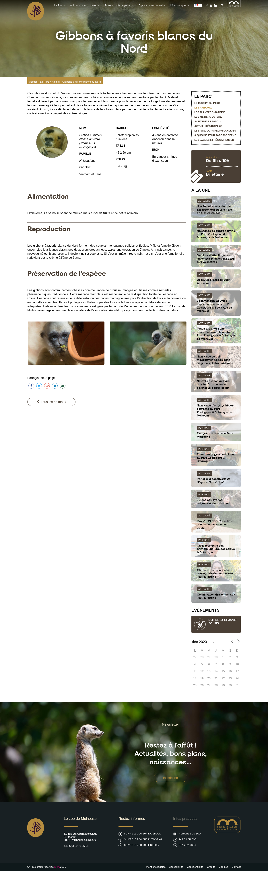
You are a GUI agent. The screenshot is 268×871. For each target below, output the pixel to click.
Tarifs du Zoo (188, 839)
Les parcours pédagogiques (215, 131)
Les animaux (203, 108)
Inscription (170, 778)
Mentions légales (156, 866)
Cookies (223, 866)
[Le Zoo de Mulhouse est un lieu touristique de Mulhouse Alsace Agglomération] (227, 832)
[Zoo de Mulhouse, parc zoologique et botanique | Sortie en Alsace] (35, 846)
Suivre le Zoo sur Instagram (143, 839)
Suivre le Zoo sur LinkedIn (141, 845)
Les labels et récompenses (214, 140)
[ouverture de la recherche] (221, 5)
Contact (236, 866)
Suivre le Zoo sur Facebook (142, 833)
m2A (56, 866)
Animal (56, 81)
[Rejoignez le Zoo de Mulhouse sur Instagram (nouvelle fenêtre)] (211, 5)
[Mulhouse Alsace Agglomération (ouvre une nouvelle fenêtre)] (234, 7)
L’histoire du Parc (207, 103)
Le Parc (44, 81)
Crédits (211, 866)
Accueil (33, 81)
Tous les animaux (53, 402)
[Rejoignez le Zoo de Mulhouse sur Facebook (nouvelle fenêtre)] (207, 5)
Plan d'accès (187, 845)
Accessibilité (176, 866)
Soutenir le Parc (206, 121)
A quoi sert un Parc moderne (215, 135)
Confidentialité (195, 866)
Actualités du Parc (208, 126)
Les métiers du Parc (208, 117)
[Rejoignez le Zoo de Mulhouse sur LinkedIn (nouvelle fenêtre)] (215, 5)
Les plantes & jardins (209, 112)
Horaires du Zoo (190, 833)
